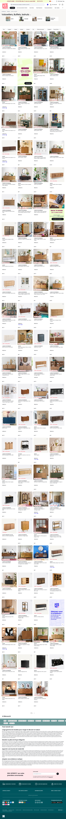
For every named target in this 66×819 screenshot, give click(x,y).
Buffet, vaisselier (14, 11)
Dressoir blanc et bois (22, 720)
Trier (4, 29)
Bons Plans (32, 7)
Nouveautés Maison (48, 7)
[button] (62, 4)
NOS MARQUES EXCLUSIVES (39, 790)
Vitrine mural (12, 723)
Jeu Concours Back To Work (22, 7)
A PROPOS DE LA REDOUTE (6, 790)
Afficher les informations (33, 795)
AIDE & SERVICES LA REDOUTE (23, 790)
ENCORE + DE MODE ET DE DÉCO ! (56, 790)
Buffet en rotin (38, 720)
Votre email (35, 771)
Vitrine (5, 720)
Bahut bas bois (61, 720)
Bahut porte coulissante (12, 720)
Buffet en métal (31, 720)
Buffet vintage (54, 720)
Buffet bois (6, 723)
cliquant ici (51, 777)
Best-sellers (57, 7)
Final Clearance (39, 7)
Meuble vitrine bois (46, 720)
